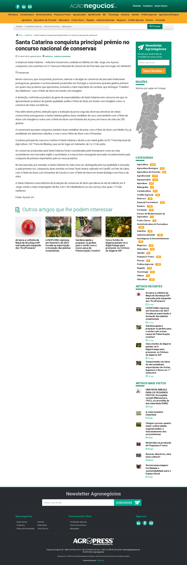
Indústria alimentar (62, 56)
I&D (104, 15)
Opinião (135, 15)
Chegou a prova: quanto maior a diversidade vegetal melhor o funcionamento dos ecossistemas (158, 429)
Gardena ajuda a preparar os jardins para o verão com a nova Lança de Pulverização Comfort (88, 245)
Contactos (148, 6)
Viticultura (13, 15)
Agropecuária (79, 15)
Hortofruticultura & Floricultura (152, 224)
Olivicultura (64, 20)
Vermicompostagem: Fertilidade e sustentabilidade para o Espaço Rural (158, 469)
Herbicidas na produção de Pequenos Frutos (158, 444)
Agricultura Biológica (169, 15)
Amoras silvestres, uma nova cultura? (158, 455)
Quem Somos (161, 6)
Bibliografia (66, 26)
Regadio (90, 20)
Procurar (156, 26)
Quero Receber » (153, 71)
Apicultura (27, 20)
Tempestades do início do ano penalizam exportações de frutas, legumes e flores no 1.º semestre (158, 367)
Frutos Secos (78, 20)
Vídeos (140, 275)
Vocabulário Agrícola (33, 26)
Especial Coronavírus (147, 202)
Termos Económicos (52, 26)
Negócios (121, 20)
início (20, 35)
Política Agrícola (149, 15)
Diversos (141, 198)
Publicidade (42, 525)
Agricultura (142, 164)
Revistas (137, 6)
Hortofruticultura (44, 15)
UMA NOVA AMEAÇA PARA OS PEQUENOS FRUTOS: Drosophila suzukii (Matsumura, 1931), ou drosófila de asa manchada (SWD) (157, 396)
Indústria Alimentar (106, 20)
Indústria (125, 15)
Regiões (19, 26)
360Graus (100, 560)
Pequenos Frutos (62, 15)
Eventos (149, 20)
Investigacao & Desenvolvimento (153, 238)
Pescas (140, 260)
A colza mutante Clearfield (154, 413)
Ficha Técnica (43, 529)
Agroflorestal (94, 15)
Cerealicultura (27, 15)
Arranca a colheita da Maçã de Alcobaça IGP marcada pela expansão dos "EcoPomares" (28, 244)
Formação (160, 20)
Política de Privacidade (25, 529)
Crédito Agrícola (136, 20)
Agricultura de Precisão (45, 20)
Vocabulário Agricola (78, 522)
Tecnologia (113, 15)
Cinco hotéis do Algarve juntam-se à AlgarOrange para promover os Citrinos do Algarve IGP (117, 245)
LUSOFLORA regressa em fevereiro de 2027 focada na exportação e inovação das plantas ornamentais (58, 245)
